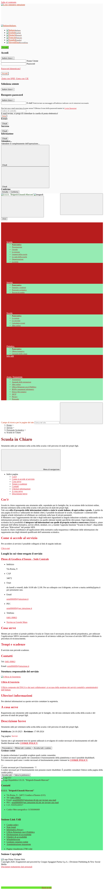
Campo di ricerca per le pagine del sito (17, 422)
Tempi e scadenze (19, 484)
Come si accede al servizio (23, 479)
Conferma (14, 192)
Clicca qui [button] (5, 548)
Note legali (11, 827)
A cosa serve (17, 491)
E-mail (29, 103)
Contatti (15, 486)
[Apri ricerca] (81, 204)
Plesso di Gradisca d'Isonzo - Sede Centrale (25, 559)
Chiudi (4, 124)
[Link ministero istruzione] (13, 5)
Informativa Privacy (14, 829)
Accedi (5, 47)
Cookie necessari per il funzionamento (17, 767)
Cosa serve (16, 481)
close (4, 219)
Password (31, 64)
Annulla (5, 192)
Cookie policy (12, 825)
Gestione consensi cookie (17, 842)
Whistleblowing (13, 839)
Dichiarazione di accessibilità (18, 834)
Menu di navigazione (51, 469)
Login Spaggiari (71, 108)
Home (9, 425)
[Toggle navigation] (22, 206)
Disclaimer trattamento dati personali (16, 867)
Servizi (9, 427)
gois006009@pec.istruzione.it (19, 608)
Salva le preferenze (22, 775)
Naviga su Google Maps (16, 622)
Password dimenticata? (11, 68)
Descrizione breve (19, 494)
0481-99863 (11, 617)
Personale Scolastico (15, 430)
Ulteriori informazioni (21, 489)
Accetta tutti (42, 748)
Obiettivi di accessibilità (16, 837)
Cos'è (14, 476)
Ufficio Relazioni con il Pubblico (20, 832)
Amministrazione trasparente (18, 844)
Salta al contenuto (8, 2)
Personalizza (7, 748)
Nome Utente (32, 61)
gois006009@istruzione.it (17, 599)
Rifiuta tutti (23, 748)
